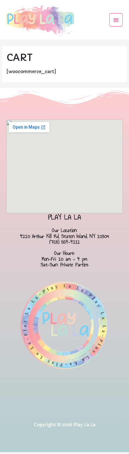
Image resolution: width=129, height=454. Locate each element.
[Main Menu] (116, 20)
